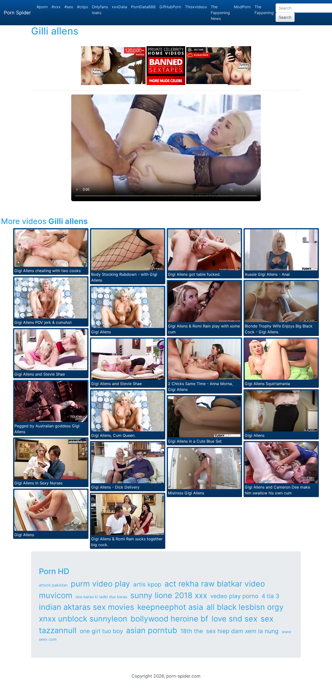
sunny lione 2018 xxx (168, 595)
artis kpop (147, 584)
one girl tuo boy (101, 631)
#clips (82, 6)
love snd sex (234, 618)
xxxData (119, 6)
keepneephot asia (170, 607)
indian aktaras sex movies (86, 607)
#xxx (56, 6)
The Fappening (264, 9)
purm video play (100, 583)
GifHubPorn (170, 6)
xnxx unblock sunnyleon (83, 618)
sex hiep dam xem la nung (242, 631)
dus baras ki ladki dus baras (101, 596)
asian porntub (151, 630)
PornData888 (143, 6)
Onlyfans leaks (100, 9)
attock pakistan (53, 585)
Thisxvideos (196, 6)
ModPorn (242, 6)
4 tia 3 (270, 596)
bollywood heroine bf (169, 618)
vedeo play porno (234, 596)
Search (285, 17)
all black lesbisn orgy (245, 607)
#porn (42, 6)
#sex (68, 6)
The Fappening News (220, 12)
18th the (191, 631)
